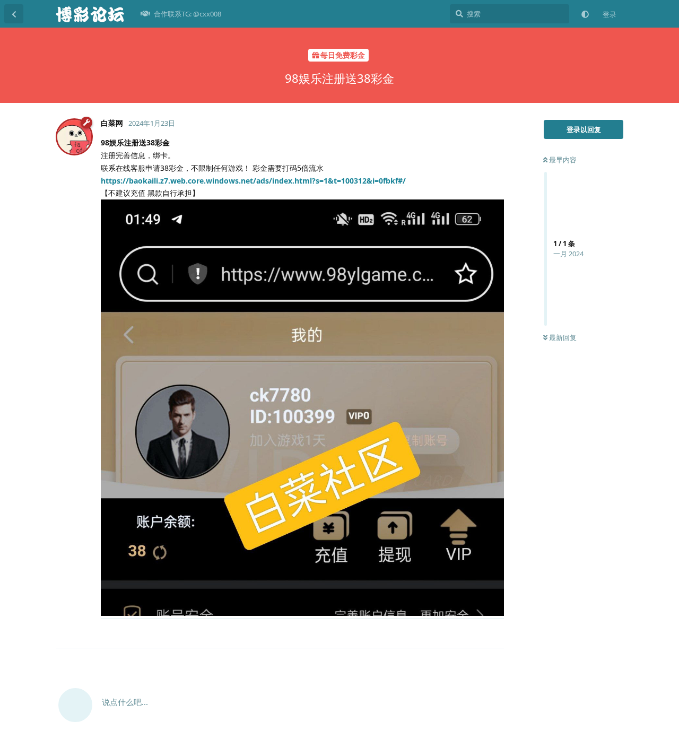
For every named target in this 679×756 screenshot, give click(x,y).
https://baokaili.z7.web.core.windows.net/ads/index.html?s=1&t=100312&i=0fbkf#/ (253, 181)
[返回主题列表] (13, 13)
